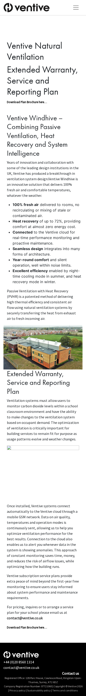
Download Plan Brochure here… (27, 102)
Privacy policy (17, 690)
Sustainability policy (39, 690)
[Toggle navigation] (75, 7)
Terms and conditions (65, 690)
